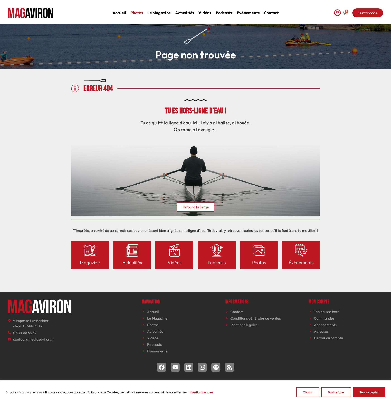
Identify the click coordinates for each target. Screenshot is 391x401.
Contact (271, 12)
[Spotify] (215, 367)
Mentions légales (201, 392)
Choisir (308, 392)
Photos (137, 12)
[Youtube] (175, 367)
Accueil (119, 12)
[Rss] (229, 367)
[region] (195, 390)
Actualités (184, 12)
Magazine (90, 262)
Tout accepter (369, 392)
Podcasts (224, 12)
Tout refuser (336, 392)
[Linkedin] (188, 367)
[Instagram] (202, 367)
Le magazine (159, 12)
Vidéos (204, 12)
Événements (248, 12)
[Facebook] (161, 367)
